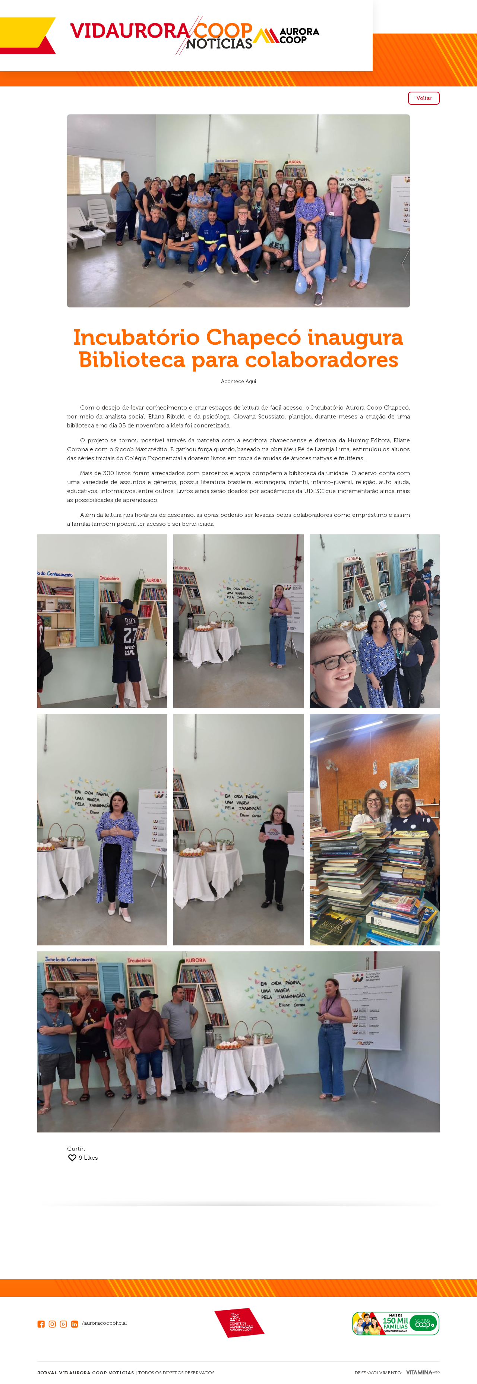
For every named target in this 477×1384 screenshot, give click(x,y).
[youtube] (65, 1323)
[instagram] (54, 1323)
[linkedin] (76, 1323)
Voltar (424, 98)
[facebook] (42, 1323)
